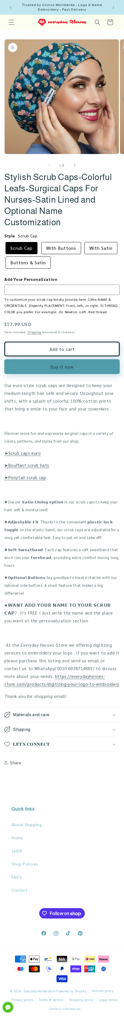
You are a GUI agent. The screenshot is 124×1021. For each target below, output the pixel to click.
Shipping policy (81, 1000)
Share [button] (15, 762)
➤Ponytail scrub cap (25, 477)
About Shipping (27, 824)
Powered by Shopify (71, 991)
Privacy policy (22, 1000)
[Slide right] (74, 165)
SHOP (17, 850)
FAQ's (17, 876)
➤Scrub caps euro (22, 453)
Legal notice (108, 1000)
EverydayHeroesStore (39, 991)
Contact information (65, 1009)
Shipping (34, 332)
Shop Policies (25, 863)
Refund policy (103, 991)
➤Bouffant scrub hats (26, 465)
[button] (11, 22)
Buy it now (62, 366)
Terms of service (51, 1000)
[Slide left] (49, 165)
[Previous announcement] (10, 7)
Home (17, 837)
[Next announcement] (113, 7)
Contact (19, 889)
